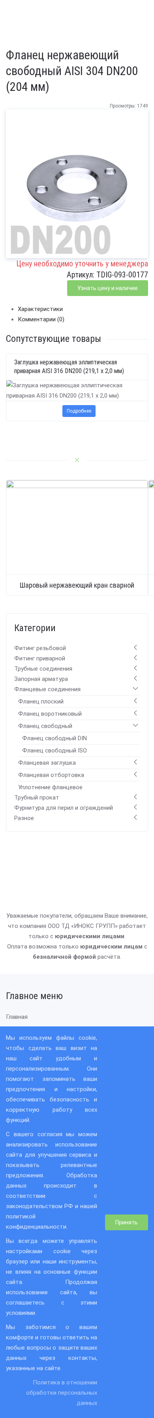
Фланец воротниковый (50, 713)
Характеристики (40, 309)
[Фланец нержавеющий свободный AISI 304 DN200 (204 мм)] (77, 187)
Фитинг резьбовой (40, 648)
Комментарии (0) (41, 319)
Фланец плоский (41, 701)
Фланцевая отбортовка (51, 775)
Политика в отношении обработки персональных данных (61, 1393)
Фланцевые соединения (47, 689)
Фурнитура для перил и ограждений (63, 807)
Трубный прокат (36, 797)
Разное (24, 818)
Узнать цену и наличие (107, 288)
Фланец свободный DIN (54, 738)
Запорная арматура (41, 679)
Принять (126, 1222)
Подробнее (79, 411)
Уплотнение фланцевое (50, 787)
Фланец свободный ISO (54, 750)
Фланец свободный (45, 726)
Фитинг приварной (39, 658)
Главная (17, 1016)
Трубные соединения (43, 668)
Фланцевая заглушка (47, 762)
